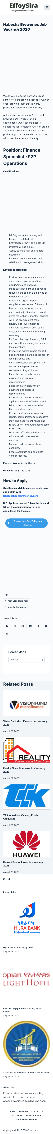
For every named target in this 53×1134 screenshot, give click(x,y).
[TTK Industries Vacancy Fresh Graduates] (26, 797)
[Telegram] (38, 626)
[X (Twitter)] (15, 626)
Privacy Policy (33, 1115)
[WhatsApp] (46, 626)
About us (23, 1111)
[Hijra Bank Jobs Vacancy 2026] (26, 919)
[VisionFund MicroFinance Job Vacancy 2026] (26, 703)
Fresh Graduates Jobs (16, 601)
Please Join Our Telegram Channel (28, 523)
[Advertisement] (26, 64)
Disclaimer (17, 1115)
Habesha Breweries (15, 607)
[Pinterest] (23, 626)
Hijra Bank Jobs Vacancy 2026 (18, 947)
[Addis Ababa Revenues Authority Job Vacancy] (26, 1044)
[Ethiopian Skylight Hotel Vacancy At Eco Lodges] (26, 980)
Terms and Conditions (26, 1120)
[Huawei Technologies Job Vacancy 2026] (26, 844)
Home (12, 1111)
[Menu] (47, 7)
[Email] (7, 633)
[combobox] (24, 659)
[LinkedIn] (30, 626)
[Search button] (41, 659)
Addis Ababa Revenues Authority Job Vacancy (26, 1072)
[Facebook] (7, 626)
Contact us (37, 1111)
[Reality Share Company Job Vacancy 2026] (26, 750)
